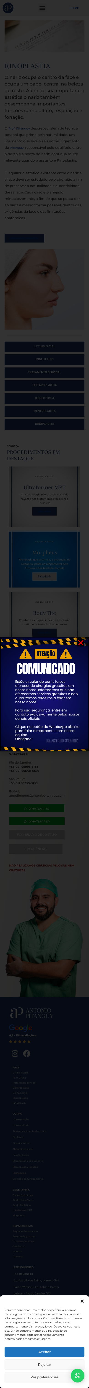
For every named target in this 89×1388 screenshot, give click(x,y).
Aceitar (44, 1352)
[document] (44, 694)
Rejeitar (44, 1364)
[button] (82, 1301)
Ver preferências (45, 1377)
